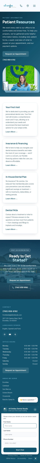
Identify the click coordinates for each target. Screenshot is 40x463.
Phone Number (8, 439)
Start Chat (20, 450)
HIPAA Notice (10, 458)
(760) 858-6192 (9, 60)
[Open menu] (34, 6)
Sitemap (31, 458)
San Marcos (7, 389)
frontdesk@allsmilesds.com (12, 315)
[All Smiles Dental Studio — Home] (9, 6)
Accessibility (21, 458)
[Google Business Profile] (15, 334)
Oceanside (6, 396)
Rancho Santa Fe (8, 399)
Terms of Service (26, 455)
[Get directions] (27, 6)
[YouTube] (10, 334)
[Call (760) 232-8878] (21, 6)
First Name (7, 422)
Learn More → (11, 132)
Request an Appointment (15, 54)
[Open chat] (35, 458)
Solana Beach (7, 393)
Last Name (6, 430)
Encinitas (6, 382)
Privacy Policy (13, 455)
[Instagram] (5, 334)
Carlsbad (6, 386)
